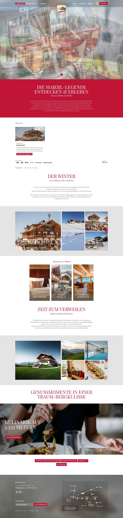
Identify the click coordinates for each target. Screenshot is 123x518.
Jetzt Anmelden (40, 504)
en (97, 3)
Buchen (103, 3)
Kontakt (90, 3)
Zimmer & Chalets (31, 3)
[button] (16, 231)
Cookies (25, 510)
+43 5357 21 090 (31, 488)
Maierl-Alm (20, 3)
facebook (17, 492)
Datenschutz (18, 510)
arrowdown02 (61, 74)
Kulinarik (43, 3)
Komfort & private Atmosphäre (47, 461)
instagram (20, 492)
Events (74, 3)
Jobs (37, 510)
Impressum (31, 510)
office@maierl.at (20, 488)
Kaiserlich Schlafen (68, 461)
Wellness (82, 3)
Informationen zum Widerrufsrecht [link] (31, 167)
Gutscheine (61, 464)
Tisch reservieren (13, 437)
